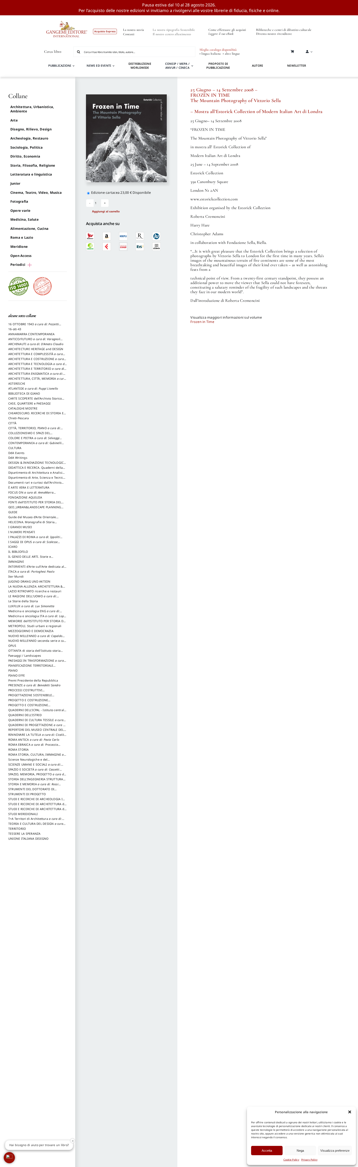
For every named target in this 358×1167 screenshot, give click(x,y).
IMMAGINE (16, 562)
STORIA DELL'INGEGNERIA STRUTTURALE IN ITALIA (37, 781)
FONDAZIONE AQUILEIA (25, 497)
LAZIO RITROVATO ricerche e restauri (34, 591)
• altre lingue (231, 54)
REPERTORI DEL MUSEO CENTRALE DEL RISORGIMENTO (36, 732)
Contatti (128, 34)
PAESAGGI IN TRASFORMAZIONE (36, 662)
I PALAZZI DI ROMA (34, 539)
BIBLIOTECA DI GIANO (24, 393)
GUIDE (12, 512)
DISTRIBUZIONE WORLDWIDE (139, 66)
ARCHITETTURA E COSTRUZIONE (36, 361)
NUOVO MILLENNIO (35, 638)
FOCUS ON (30, 494)
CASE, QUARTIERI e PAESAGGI (29, 403)
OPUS (12, 646)
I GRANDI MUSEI (20, 527)
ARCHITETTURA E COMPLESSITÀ (35, 356)
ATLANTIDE (33, 388)
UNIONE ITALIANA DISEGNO (28, 839)
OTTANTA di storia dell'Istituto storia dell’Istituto (35, 652)
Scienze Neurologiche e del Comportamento (27, 761)
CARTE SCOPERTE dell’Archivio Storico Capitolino (35, 400)
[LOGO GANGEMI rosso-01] (67, 17)
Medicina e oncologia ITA (37, 618)
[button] (350, 1112)
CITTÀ (12, 423)
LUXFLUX (31, 606)
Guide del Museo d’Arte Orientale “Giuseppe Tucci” (32, 519)
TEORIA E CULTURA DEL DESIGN (35, 826)
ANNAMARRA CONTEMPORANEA (31, 334)
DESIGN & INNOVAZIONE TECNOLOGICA (37, 464)
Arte (14, 120)
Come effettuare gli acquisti (227, 30)
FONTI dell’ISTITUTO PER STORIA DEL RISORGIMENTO (34, 504)
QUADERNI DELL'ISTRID (25, 715)
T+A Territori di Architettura (35, 821)
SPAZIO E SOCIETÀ (33, 771)
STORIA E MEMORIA (33, 786)
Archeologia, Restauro (29, 138)
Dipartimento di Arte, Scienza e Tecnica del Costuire (36, 479)
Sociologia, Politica (26, 147)
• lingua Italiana (210, 54)
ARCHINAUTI (35, 344)
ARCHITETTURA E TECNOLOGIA (37, 366)
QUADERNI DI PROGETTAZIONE (37, 727)
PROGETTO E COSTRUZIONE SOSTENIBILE (28, 707)
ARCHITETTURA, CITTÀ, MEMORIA (36, 380)
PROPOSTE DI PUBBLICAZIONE (218, 66)
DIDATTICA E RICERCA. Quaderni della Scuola (35, 469)
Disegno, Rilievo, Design (31, 129)
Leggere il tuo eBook (220, 34)
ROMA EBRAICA (33, 746)
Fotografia (19, 201)
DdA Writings (17, 458)
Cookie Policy (291, 1159)
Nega (300, 1150)
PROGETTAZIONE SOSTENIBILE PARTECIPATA (30, 697)
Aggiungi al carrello (106, 211)
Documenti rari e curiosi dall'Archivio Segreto (34, 484)
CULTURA (15, 448)
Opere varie (20, 210)
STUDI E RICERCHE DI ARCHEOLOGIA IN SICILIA (36, 801)
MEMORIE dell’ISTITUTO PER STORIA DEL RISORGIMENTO (37, 623)
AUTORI (257, 65)
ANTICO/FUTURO (34, 341)
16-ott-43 (14, 329)
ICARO (12, 547)
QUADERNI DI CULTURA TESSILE (35, 722)
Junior (15, 183)
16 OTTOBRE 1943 (33, 326)
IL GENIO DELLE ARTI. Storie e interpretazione (29, 558)
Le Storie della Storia (23, 601)
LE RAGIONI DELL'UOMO (32, 598)
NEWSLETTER (296, 65)
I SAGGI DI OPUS (33, 544)
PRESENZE (34, 685)
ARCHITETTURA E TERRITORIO (36, 371)
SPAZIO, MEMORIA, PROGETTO (37, 776)
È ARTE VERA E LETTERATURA (28, 487)
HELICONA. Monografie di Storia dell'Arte (31, 524)
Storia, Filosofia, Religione (32, 165)
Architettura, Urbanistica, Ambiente (32, 109)
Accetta (267, 1150)
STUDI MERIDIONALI (23, 814)
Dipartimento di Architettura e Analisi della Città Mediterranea (35, 474)
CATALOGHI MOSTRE (22, 408)
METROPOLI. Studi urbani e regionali (34, 626)
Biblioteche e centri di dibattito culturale (283, 30)
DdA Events (16, 453)
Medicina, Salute (24, 219)
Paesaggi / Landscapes (24, 656)
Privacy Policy (309, 1159)
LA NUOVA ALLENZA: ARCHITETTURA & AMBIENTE (35, 588)
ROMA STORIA (18, 750)
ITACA (31, 571)
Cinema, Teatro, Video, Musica (36, 192)
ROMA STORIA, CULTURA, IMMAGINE (36, 756)
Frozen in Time (202, 321)
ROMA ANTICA (33, 740)
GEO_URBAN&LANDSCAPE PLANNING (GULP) (34, 509)
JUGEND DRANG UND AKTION (29, 581)
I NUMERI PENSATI (21, 532)
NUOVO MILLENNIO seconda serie (37, 643)
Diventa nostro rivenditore (274, 34)
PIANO (13, 670)
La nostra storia (133, 30)
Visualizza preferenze (335, 1150)
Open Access (21, 255)
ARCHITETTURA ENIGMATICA (35, 375)
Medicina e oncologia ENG (34, 613)
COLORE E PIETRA (33, 440)
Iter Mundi (16, 576)
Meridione (19, 246)
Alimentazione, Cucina (29, 228)
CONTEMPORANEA (35, 445)
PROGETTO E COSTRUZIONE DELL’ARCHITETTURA (28, 702)
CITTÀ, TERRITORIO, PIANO (34, 430)
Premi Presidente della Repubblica (33, 680)
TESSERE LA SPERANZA (24, 834)
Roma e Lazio (21, 237)
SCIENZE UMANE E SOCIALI (34, 766)
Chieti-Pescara (18, 418)
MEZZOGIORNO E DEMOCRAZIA (30, 631)
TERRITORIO (17, 829)
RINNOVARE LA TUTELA (36, 737)
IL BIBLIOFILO (18, 552)
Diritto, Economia (25, 156)
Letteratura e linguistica (31, 174)
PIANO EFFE (16, 675)
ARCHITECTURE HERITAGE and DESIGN (35, 349)
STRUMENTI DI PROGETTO (27, 794)
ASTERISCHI (16, 383)
